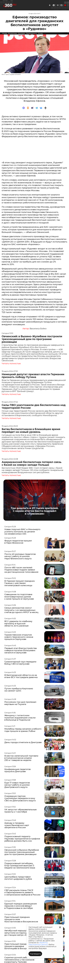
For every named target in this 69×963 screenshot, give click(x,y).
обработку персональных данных (38, 944)
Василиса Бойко (38, 328)
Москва (4, 33)
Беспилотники (12, 33)
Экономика (21, 33)
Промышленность (31, 33)
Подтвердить (35, 954)
